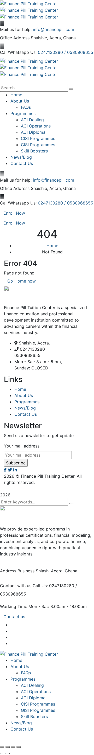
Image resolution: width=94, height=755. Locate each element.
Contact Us (25, 414)
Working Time (13, 606)
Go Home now (21, 281)
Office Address (15, 37)
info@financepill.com (53, 29)
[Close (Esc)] (18, 747)
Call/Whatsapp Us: (18, 52)
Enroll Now (14, 213)
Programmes (26, 401)
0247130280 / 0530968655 (65, 52)
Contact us (14, 616)
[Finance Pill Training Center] (29, 3)
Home (52, 245)
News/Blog (25, 408)
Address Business (17, 570)
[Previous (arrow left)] (2, 753)
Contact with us (15, 585)
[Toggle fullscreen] (7, 747)
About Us (23, 395)
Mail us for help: (16, 29)
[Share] (13, 747)
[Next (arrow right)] (7, 753)
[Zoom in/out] (2, 747)
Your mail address (21, 446)
